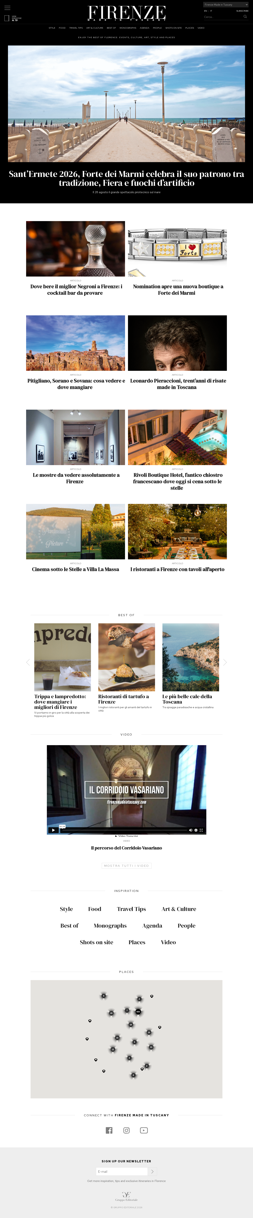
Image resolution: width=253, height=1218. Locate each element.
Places (189, 27)
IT (211, 10)
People (157, 27)
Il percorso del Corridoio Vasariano (126, 848)
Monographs (128, 27)
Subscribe (242, 10)
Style (52, 27)
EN (205, 10)
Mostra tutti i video (126, 866)
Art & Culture (94, 27)
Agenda (144, 27)
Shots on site (173, 27)
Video (201, 27)
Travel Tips (76, 27)
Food (62, 27)
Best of (111, 27)
